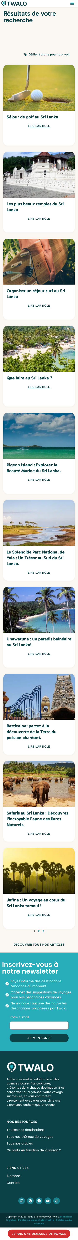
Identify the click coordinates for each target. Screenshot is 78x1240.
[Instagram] (21, 1200)
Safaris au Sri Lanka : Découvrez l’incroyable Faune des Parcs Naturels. (37, 818)
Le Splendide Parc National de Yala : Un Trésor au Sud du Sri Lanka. (35, 557)
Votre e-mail (20, 1017)
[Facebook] (39, 1200)
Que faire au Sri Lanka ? (29, 377)
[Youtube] (48, 1200)
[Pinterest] (30, 1200)
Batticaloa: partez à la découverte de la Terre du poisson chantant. (32, 731)
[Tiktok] (56, 1200)
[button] (47, 54)
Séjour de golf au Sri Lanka (32, 116)
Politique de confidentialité (36, 1220)
